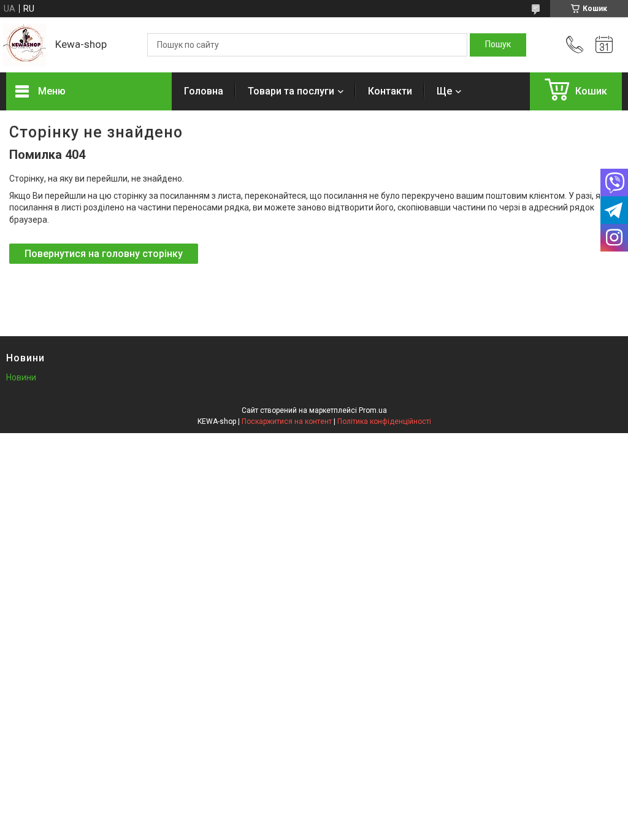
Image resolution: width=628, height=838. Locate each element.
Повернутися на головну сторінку (104, 253)
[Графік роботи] (604, 45)
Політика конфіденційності (384, 421)
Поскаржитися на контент (287, 421)
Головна (203, 91)
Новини (21, 377)
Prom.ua (373, 410)
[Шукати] (498, 44)
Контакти (390, 91)
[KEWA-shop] (24, 44)
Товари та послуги (291, 91)
